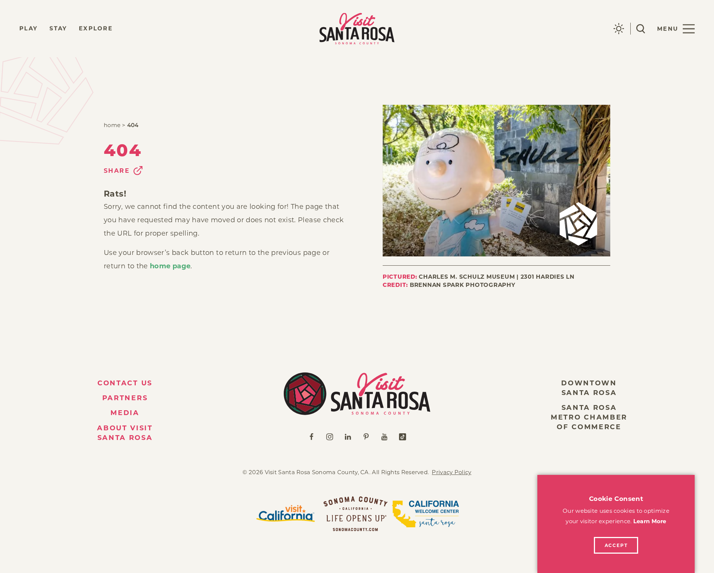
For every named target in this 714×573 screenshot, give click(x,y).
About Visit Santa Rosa (125, 433)
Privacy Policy (451, 472)
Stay (58, 28)
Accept (616, 545)
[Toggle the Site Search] (640, 28)
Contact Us (124, 383)
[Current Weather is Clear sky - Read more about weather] (618, 28)
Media (124, 413)
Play (28, 28)
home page (170, 266)
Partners (125, 398)
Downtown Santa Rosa (589, 388)
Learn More (649, 521)
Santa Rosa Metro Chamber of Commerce (589, 417)
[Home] (357, 393)
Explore (96, 28)
